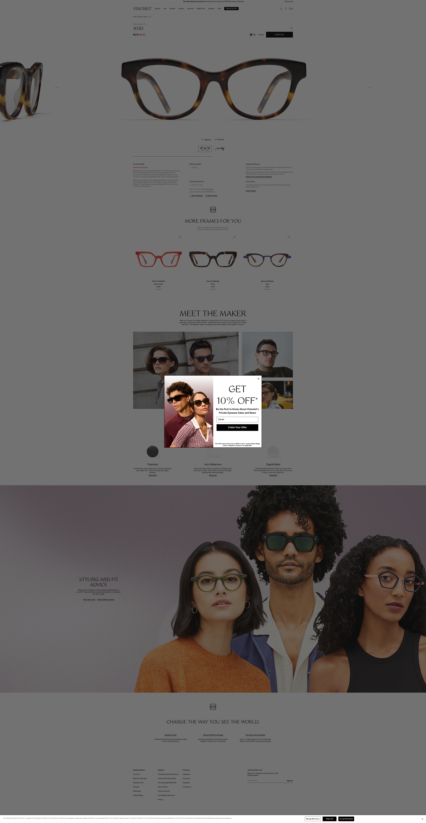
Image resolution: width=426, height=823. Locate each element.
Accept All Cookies (346, 819)
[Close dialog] (258, 379)
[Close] (422, 818)
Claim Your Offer (237, 427)
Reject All (329, 819)
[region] (213, 819)
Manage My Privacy (313, 819)
